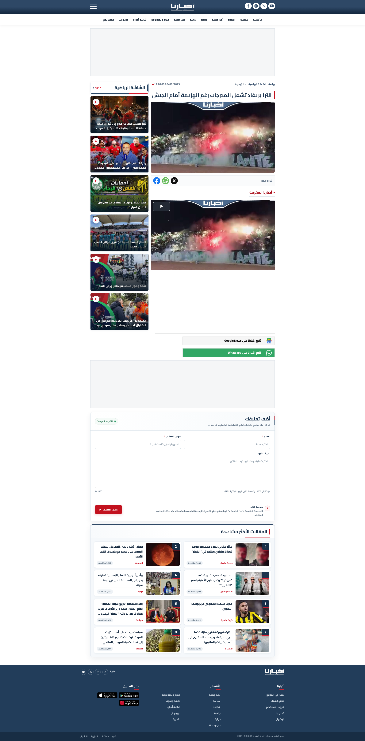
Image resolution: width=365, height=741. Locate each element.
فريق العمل (277, 701)
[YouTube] (83, 672)
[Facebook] (105, 672)
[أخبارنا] (274, 672)
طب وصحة (179, 19)
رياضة (204, 19)
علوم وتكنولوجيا (160, 19)
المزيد (97, 87)
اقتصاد (231, 19)
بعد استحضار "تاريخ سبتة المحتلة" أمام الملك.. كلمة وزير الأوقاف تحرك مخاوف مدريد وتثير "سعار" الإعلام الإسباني (120, 608)
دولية (193, 19)
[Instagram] (98, 672)
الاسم (266, 437)
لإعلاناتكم (108, 19)
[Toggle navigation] (93, 6)
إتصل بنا (280, 713)
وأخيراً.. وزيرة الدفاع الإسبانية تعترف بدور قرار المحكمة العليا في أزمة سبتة (120, 580)
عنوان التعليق (172, 437)
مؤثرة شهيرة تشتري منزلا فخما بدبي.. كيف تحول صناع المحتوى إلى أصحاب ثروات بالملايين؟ (210, 637)
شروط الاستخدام (275, 707)
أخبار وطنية (217, 19)
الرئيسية (257, 19)
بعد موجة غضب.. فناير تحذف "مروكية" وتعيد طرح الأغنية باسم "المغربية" (211, 580)
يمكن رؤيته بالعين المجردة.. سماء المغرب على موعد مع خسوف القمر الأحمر (121, 551)
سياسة (244, 19)
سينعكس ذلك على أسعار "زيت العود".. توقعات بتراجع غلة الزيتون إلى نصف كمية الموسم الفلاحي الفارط (122, 637)
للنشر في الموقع (275, 694)
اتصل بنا (94, 736)
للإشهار (280, 719)
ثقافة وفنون (173, 701)
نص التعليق (263, 453)
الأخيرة (176, 719)
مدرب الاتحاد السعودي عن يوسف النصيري (211, 606)
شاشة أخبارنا (139, 19)
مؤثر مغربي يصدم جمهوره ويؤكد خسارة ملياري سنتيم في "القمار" (212, 549)
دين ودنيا (123, 19)
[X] (91, 672)
